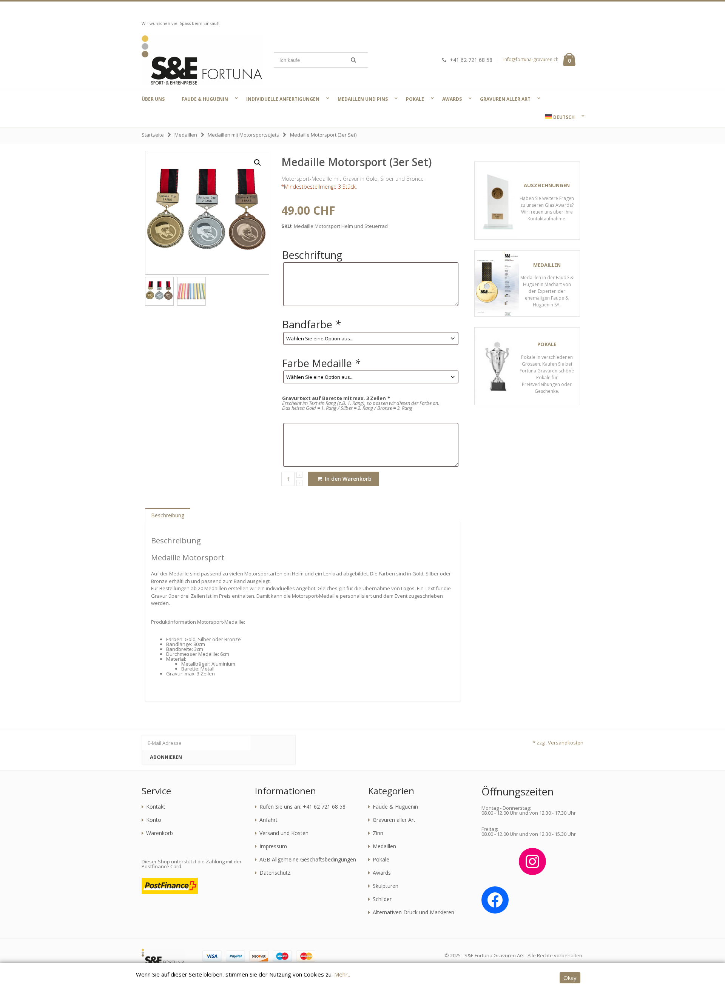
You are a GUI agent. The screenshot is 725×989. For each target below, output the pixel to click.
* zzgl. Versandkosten (558, 742)
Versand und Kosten (284, 833)
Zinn (378, 833)
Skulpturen (385, 886)
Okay (570, 977)
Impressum (273, 846)
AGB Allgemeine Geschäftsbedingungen (307, 859)
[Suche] (353, 60)
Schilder (382, 899)
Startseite (153, 134)
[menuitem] (558, 117)
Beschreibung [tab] (167, 515)
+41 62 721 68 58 (471, 59)
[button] (257, 162)
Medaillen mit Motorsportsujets (243, 134)
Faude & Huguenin (395, 806)
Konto (153, 820)
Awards (382, 872)
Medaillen (185, 134)
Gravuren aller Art (394, 820)
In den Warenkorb (347, 478)
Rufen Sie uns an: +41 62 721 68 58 (302, 806)
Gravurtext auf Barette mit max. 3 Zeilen (336, 398)
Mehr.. (342, 974)
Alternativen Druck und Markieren (413, 912)
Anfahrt (268, 820)
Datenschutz (274, 872)
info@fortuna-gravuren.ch (530, 59)
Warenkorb (159, 833)
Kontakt (155, 806)
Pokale (381, 859)
